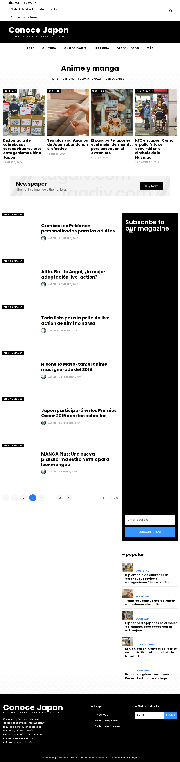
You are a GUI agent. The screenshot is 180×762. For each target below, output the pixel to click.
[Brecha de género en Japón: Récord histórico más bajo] (127, 667)
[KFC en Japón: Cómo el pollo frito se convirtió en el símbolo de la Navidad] (156, 112)
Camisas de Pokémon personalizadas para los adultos (78, 228)
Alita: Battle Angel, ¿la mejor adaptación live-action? (73, 274)
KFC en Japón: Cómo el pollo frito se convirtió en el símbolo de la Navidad (154, 149)
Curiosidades (115, 78)
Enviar (170, 715)
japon (52, 238)
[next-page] (68, 497)
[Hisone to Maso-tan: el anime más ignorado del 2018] (19, 370)
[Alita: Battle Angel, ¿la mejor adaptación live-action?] (19, 278)
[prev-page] (5, 497)
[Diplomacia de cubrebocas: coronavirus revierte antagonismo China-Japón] (24, 112)
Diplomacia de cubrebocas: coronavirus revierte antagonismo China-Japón (23, 149)
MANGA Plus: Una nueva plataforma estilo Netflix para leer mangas (75, 459)
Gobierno (10, 91)
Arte (55, 78)
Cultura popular (89, 78)
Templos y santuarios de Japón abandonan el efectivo (67, 144)
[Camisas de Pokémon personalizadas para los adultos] (19, 232)
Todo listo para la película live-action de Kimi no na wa (76, 320)
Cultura (68, 78)
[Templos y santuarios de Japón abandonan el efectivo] (68, 112)
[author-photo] (44, 238)
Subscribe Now (150, 532)
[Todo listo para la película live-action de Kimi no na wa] (19, 324)
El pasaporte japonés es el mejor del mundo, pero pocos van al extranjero (112, 147)
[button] (170, 11)
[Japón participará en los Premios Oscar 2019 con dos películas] (19, 416)
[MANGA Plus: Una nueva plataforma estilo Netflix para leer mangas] (19, 463)
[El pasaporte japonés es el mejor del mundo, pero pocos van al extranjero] (112, 112)
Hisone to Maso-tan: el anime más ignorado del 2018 (74, 367)
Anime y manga (13, 214)
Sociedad (54, 91)
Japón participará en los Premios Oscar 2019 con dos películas (79, 413)
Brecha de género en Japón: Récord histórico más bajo (147, 676)
